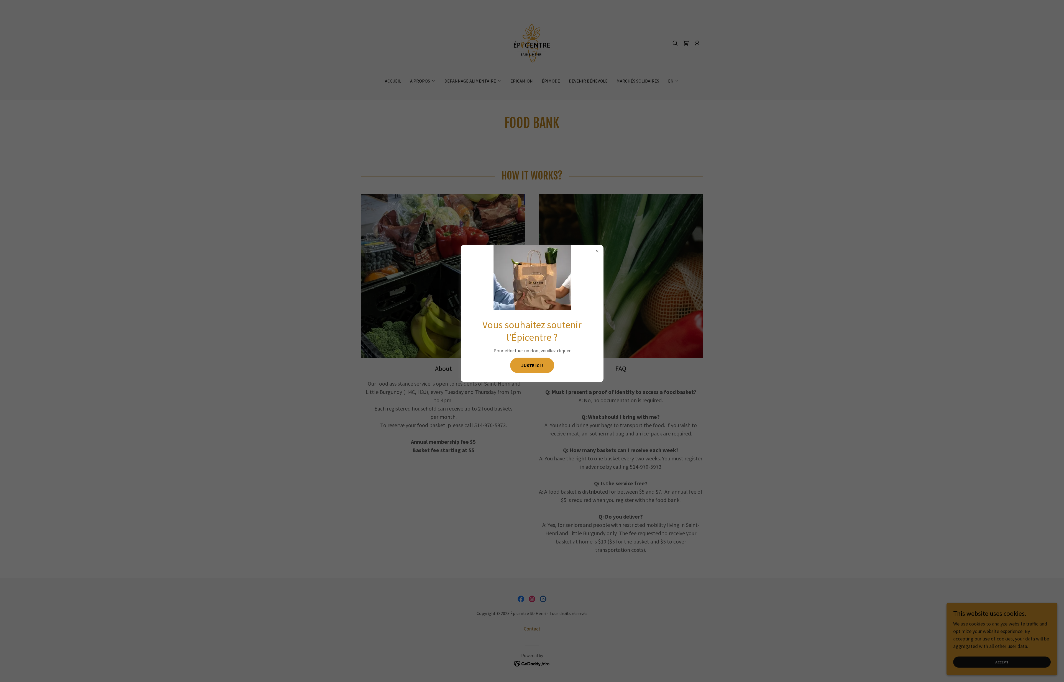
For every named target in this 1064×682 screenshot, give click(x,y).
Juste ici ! (532, 365)
